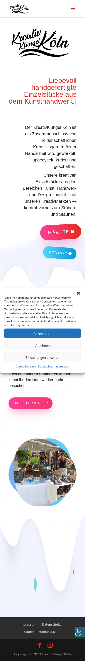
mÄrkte (59, 232)
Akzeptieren (42, 333)
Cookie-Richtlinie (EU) (40, 632)
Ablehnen (42, 345)
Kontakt (58, 252)
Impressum (62, 366)
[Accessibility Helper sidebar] (80, 632)
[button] (78, 293)
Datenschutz (45, 366)
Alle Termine (29, 403)
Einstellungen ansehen (42, 357)
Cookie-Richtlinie (26, 366)
